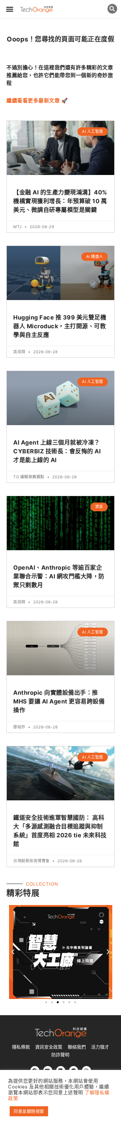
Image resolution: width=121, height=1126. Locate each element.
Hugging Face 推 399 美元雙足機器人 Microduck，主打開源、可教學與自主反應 (59, 326)
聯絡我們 (77, 1047)
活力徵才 (100, 1047)
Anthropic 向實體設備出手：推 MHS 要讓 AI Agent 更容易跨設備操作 (59, 701)
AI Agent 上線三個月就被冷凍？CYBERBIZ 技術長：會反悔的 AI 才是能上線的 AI (57, 451)
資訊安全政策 (48, 1047)
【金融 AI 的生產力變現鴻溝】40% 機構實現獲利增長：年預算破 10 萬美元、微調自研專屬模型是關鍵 (60, 201)
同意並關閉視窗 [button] (29, 1111)
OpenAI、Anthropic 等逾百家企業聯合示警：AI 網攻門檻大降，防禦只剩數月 (59, 576)
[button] (10, 9)
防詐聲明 (60, 1054)
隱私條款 (21, 1047)
